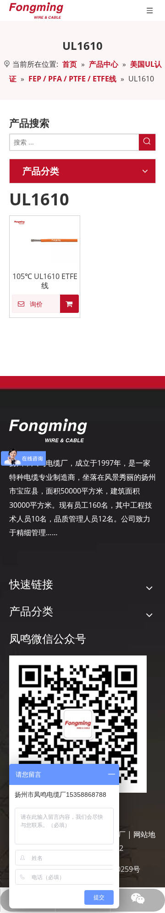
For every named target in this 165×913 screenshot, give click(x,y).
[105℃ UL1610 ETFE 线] (44, 239)
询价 (36, 304)
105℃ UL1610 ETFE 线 (44, 281)
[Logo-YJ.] (48, 430)
